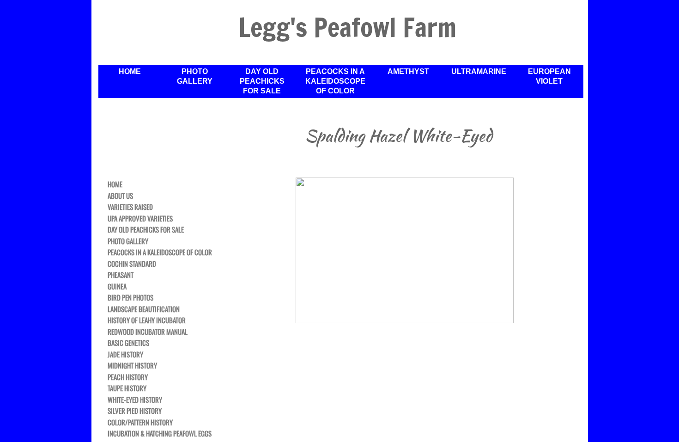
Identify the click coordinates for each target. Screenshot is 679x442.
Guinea (117, 286)
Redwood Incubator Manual (148, 332)
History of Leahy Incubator (147, 320)
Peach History (128, 377)
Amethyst (408, 71)
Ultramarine (478, 71)
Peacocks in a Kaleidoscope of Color (335, 81)
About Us (120, 196)
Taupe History (127, 388)
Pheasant (120, 275)
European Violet (549, 76)
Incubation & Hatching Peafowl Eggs (160, 433)
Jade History (125, 354)
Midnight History (132, 365)
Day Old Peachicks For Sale (262, 81)
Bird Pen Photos (130, 297)
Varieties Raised (130, 207)
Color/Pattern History (140, 422)
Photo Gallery (194, 76)
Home (130, 71)
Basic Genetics (128, 343)
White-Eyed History (135, 400)
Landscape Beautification (144, 309)
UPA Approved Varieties (140, 218)
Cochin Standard (132, 264)
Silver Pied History (135, 411)
